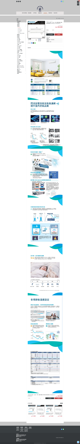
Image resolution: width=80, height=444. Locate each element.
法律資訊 (30, 427)
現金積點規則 (26, 430)
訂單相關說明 (22, 429)
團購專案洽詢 (26, 431)
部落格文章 (17, 430)
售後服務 (22, 430)
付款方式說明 (26, 428)
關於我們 (18, 428)
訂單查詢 (22, 428)
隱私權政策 (30, 428)
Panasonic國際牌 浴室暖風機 (21, 33)
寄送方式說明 (26, 429)
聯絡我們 (18, 429)
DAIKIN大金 (19, 27)
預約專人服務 (22, 431)
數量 (46, 32)
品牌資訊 (17, 427)
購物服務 (21, 427)
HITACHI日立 (19, 28)
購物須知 (26, 427)
